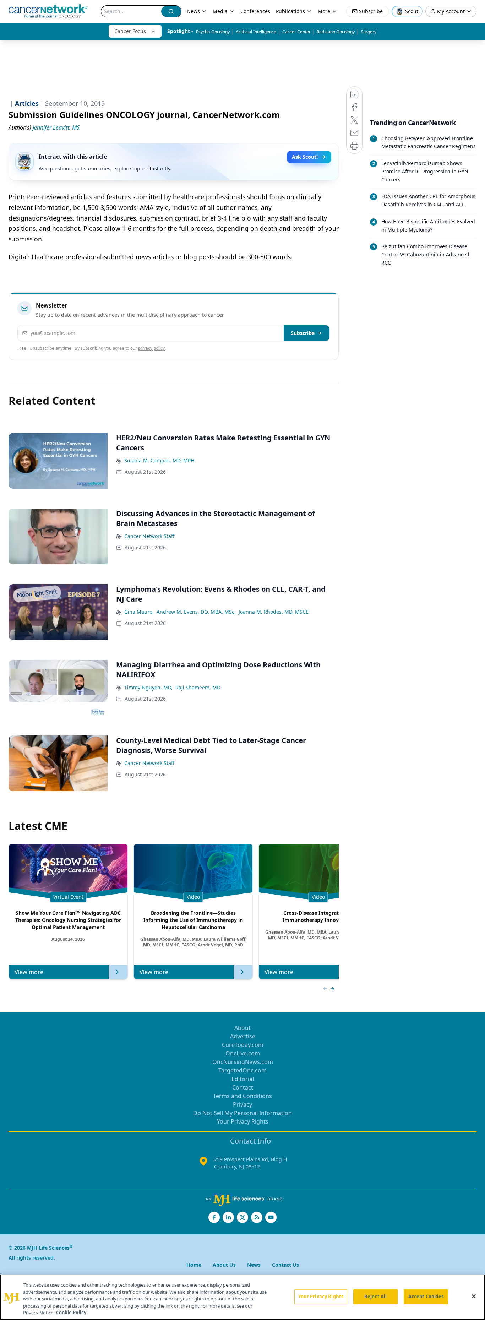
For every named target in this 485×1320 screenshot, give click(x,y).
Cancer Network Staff (149, 536)
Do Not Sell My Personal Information (242, 1113)
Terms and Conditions (242, 1096)
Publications (290, 11)
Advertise (242, 1036)
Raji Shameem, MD (197, 687)
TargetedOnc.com (242, 1070)
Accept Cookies (426, 1296)
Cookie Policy (71, 1312)
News (193, 11)
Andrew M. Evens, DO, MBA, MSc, (196, 611)
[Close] (473, 1296)
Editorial (242, 1079)
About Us (224, 1264)
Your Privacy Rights (242, 1121)
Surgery (368, 32)
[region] (242, 1297)
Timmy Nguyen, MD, (148, 687)
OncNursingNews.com (242, 1062)
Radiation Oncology (336, 32)
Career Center (296, 32)
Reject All (375, 1296)
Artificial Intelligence (256, 32)
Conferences (255, 11)
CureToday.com (242, 1045)
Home (193, 1264)
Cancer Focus (130, 31)
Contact (242, 1087)
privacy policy (151, 348)
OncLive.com (242, 1053)
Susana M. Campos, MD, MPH (159, 460)
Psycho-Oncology (213, 32)
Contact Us (285, 1264)
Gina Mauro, (139, 611)
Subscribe (303, 333)
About (242, 1028)
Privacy (242, 1104)
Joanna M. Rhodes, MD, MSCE (274, 611)
